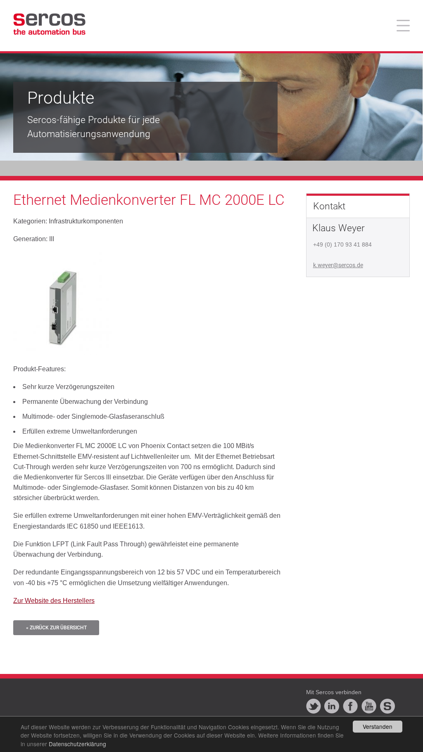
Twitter (313, 706)
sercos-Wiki (387, 706)
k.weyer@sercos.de (338, 265)
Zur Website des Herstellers (54, 600)
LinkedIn (331, 706)
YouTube (368, 706)
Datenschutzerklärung (77, 744)
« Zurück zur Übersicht (56, 628)
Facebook (350, 706)
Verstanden (377, 726)
